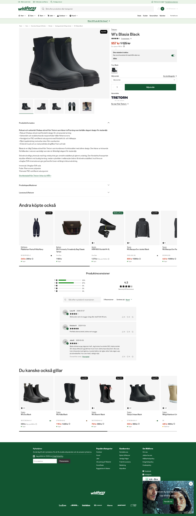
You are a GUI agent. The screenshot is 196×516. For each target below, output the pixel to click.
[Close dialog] (191, 484)
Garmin (94, 247)
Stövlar (50, 26)
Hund (98, 455)
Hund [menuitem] (74, 16)
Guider (145, 16)
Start (20, 26)
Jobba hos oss (147, 455)
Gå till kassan (171, 9)
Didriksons (24, 247)
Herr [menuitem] (22, 16)
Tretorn (114, 29)
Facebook (148, 471)
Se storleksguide (169, 76)
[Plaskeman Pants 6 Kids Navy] (36, 228)
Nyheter (162, 16)
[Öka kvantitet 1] (121, 87)
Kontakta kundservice (171, 2)
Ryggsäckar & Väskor (103, 468)
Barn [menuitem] (41, 16)
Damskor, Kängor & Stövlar (38, 26)
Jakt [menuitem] (51, 16)
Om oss (145, 452)
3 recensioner (125, 38)
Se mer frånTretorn (118, 104)
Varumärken (153, 16)
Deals (139, 16)
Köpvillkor (122, 468)
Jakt (97, 459)
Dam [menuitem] (31, 16)
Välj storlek (150, 87)
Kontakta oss (174, 15)
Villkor (115, 58)
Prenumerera (64, 461)
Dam (27, 26)
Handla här (168, 501)
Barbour (58, 247)
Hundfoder (100, 465)
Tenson (129, 247)
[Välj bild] (26, 106)
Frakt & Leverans (125, 462)
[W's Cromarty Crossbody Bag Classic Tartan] (71, 228)
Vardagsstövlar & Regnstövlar (63, 26)
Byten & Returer (124, 455)
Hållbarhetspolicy (148, 459)
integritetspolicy (57, 456)
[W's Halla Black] (71, 393)
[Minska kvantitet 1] (113, 87)
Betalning (122, 465)
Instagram (148, 474)
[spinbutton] (117, 87)
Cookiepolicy (147, 465)
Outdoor (99, 452)
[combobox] (144, 80)
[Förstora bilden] (64, 63)
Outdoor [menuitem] (62, 16)
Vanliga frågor (124, 459)
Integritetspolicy (148, 462)
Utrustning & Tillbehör (103, 462)
